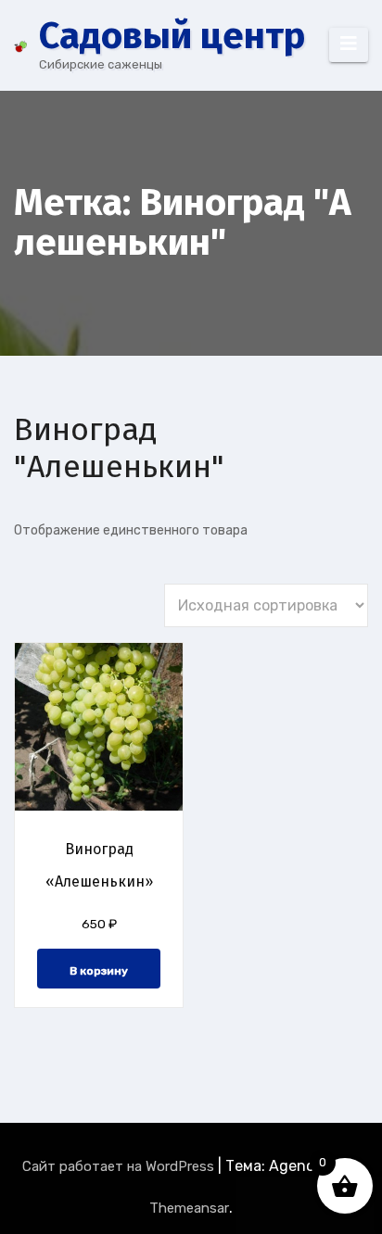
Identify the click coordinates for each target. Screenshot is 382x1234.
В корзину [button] (99, 970)
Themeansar (189, 1208)
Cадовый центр (172, 36)
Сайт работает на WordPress (120, 1166)
